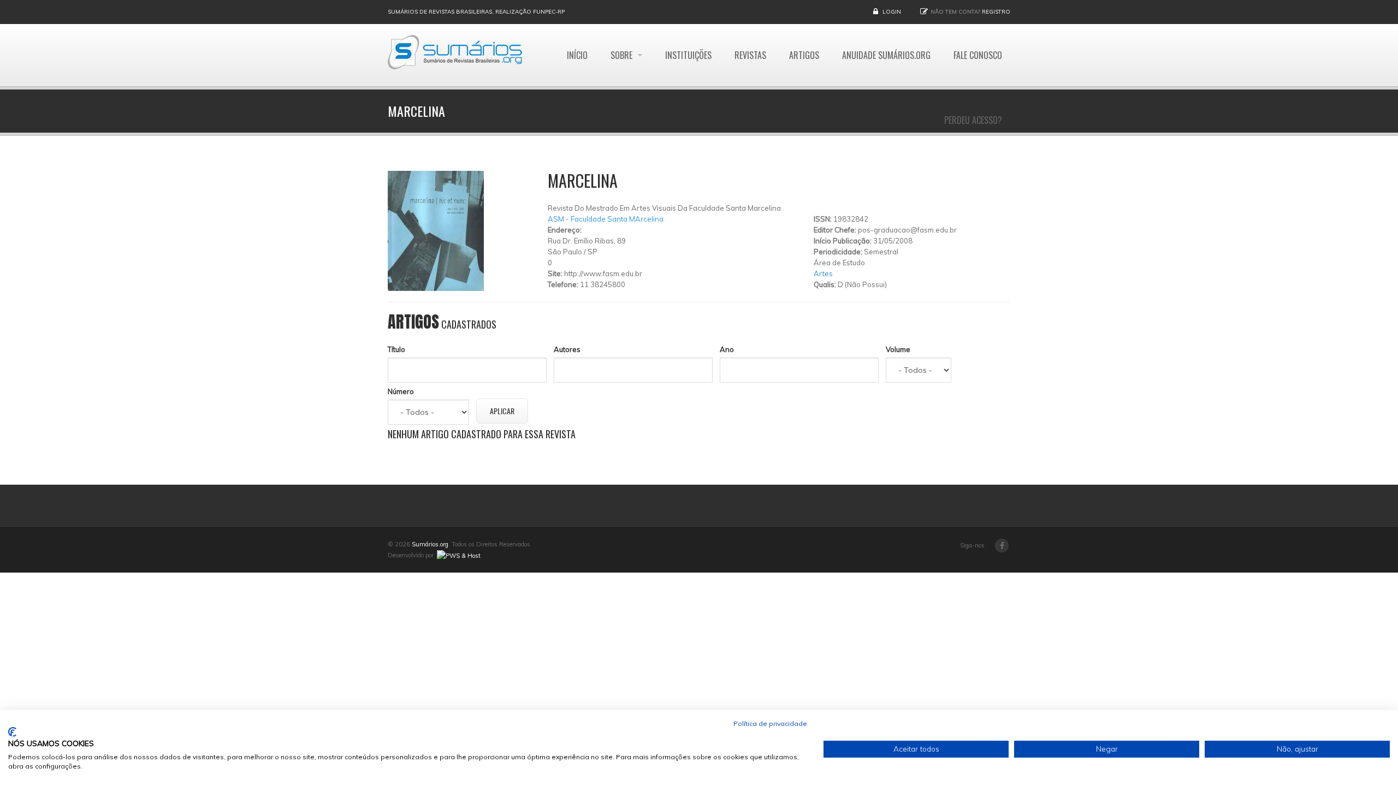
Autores (567, 349)
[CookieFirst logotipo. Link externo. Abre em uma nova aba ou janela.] (12, 732)
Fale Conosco (977, 55)
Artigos (804, 55)
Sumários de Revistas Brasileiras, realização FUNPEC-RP (476, 11)
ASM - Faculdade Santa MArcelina (606, 219)
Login (891, 11)
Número (401, 391)
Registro (996, 11)
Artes (823, 273)
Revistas (750, 55)
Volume (898, 349)
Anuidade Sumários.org (886, 55)
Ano (727, 349)
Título (396, 349)
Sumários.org (430, 544)
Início (577, 55)
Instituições (688, 55)
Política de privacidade (770, 723)
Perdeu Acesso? (973, 120)
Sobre (623, 55)
